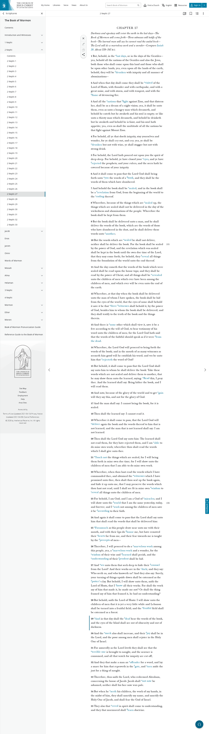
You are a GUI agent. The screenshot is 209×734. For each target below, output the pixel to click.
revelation (103, 192)
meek (108, 633)
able (156, 443)
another (110, 234)
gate (137, 666)
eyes (146, 159)
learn (131, 710)
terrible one (99, 652)
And (97, 618)
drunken (121, 72)
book (130, 178)
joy (148, 633)
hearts (101, 536)
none (113, 324)
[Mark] (83, 44)
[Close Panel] (42, 13)
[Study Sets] (184, 13)
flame (95, 95)
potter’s (96, 581)
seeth (113, 691)
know (119, 585)
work (117, 507)
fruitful (147, 608)
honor (130, 532)
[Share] (83, 54)
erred (115, 706)
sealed (132, 188)
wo (102, 565)
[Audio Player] (199, 724)
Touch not (101, 457)
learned (126, 554)
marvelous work (143, 546)
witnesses (123, 306)
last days (121, 56)
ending (100, 196)
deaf (127, 618)
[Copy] (83, 50)
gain (160, 393)
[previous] (49, 370)
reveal (145, 256)
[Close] (83, 38)
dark (144, 569)
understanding (100, 559)
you (106, 178)
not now (147, 681)
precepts (105, 540)
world (117, 503)
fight (125, 101)
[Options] (203, 13)
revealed (157, 275)
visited (149, 83)
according (103, 511)
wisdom (155, 488)
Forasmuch (101, 528)
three (114, 306)
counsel (155, 565)
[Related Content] (197, 13)
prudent (124, 559)
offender (135, 662)
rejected (96, 163)
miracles (149, 498)
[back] (3, 13)
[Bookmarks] (191, 13)
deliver (96, 424)
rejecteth (107, 359)
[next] (205, 370)
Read (146, 378)
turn (149, 666)
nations (111, 101)
